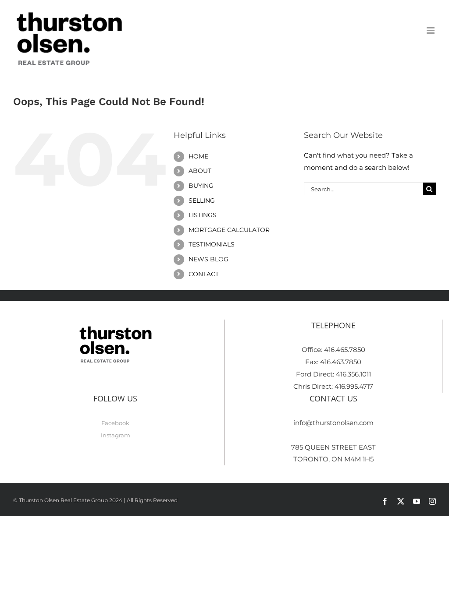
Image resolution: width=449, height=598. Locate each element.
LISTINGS (203, 215)
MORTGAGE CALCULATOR (229, 230)
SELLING (202, 200)
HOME (198, 156)
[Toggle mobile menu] (431, 30)
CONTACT (204, 274)
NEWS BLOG (208, 259)
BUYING (201, 186)
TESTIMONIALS (212, 244)
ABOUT (200, 171)
